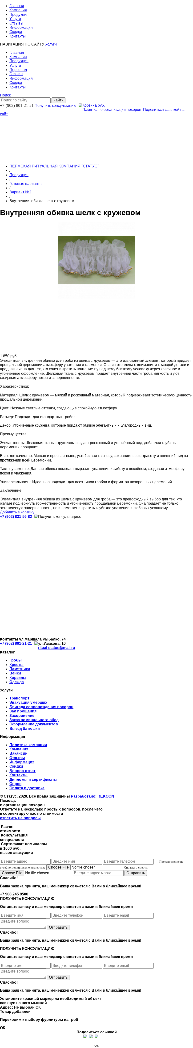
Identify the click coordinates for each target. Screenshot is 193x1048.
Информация (21, 27)
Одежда (16, 682)
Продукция (18, 14)
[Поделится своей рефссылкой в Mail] (102, 1036)
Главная (16, 6)
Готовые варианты (25, 184)
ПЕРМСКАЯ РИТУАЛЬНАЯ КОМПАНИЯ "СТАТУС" (54, 166)
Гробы (15, 660)
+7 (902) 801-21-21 (17, 105)
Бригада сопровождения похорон (41, 707)
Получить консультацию (55, 106)
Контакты (17, 36)
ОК (38, 1007)
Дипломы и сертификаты (33, 780)
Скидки (15, 32)
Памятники (19, 669)
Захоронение (21, 716)
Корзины (17, 678)
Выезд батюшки (24, 729)
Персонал (18, 70)
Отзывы (16, 23)
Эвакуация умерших (28, 702)
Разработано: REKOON (92, 796)
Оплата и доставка (26, 788)
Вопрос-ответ (22, 771)
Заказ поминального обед (34, 720)
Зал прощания (22, 711)
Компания (18, 10)
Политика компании (28, 745)
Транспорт (19, 698)
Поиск (5, 95)
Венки (15, 673)
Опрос (15, 784)
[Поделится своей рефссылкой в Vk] (108, 1036)
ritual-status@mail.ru (56, 648)
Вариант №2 (20, 192)
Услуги (15, 19)
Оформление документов (33, 724)
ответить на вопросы (20, 818)
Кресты (16, 665)
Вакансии (18, 753)
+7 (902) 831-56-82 (16, 517)
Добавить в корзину (17, 512)
